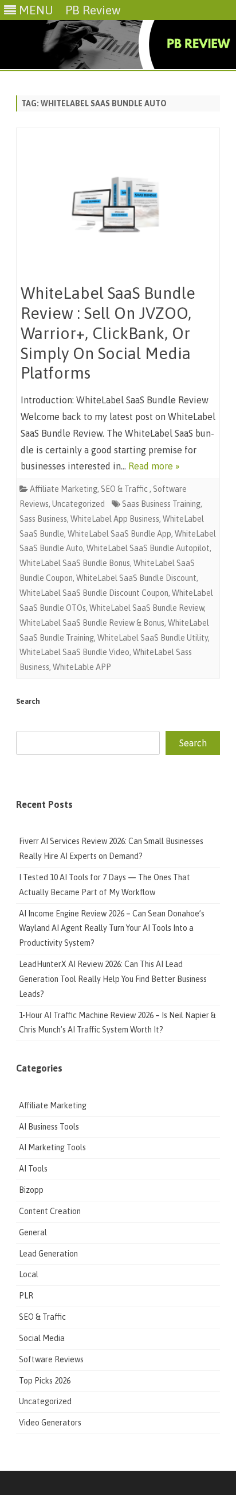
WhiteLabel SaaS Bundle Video (74, 652)
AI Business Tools (49, 1126)
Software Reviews (51, 1359)
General (33, 1232)
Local (28, 1274)
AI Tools (33, 1168)
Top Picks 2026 (44, 1380)
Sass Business (43, 518)
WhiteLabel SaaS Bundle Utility (152, 637)
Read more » (154, 466)
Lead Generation (48, 1253)
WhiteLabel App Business (114, 518)
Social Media (42, 1338)
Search (28, 701)
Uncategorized (78, 503)
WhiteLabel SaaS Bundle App (119, 533)
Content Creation (50, 1211)
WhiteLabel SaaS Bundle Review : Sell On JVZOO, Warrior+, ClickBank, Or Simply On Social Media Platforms (108, 333)
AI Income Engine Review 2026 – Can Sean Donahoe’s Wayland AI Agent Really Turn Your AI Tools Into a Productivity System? (111, 928)
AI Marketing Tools (52, 1147)
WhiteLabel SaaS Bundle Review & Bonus (91, 622)
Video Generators (50, 1422)
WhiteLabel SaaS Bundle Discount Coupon (93, 593)
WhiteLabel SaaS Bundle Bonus (74, 563)
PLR (26, 1295)
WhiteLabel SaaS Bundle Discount (136, 578)
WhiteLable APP (82, 667)
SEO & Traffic (125, 489)
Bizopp (32, 1190)
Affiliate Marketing (63, 489)
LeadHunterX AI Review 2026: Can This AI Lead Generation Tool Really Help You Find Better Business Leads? (113, 979)
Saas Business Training (161, 503)
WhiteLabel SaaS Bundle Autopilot (148, 548)
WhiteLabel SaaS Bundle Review (146, 607)
